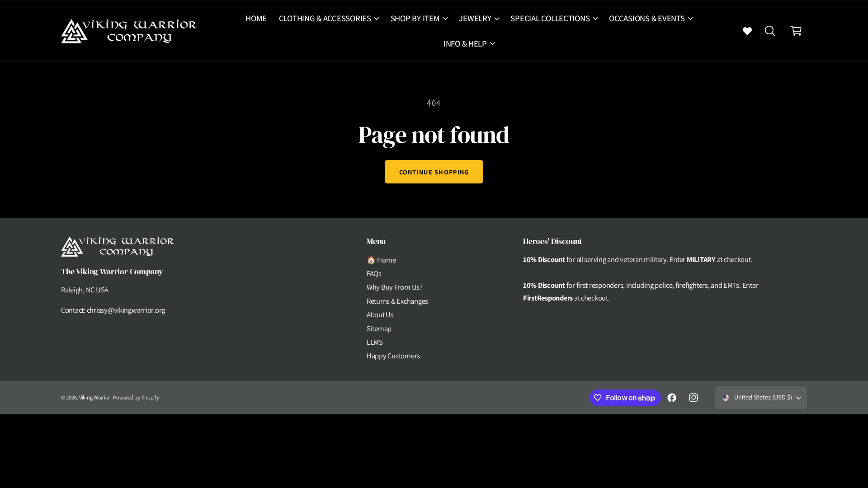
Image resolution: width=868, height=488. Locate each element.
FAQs (374, 273)
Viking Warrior (94, 397)
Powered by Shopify (136, 397)
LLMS (375, 342)
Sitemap (379, 328)
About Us (380, 314)
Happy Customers (393, 356)
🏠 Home (381, 260)
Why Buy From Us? (395, 287)
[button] (328, 18)
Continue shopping (434, 172)
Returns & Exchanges (397, 301)
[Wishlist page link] (747, 30)
